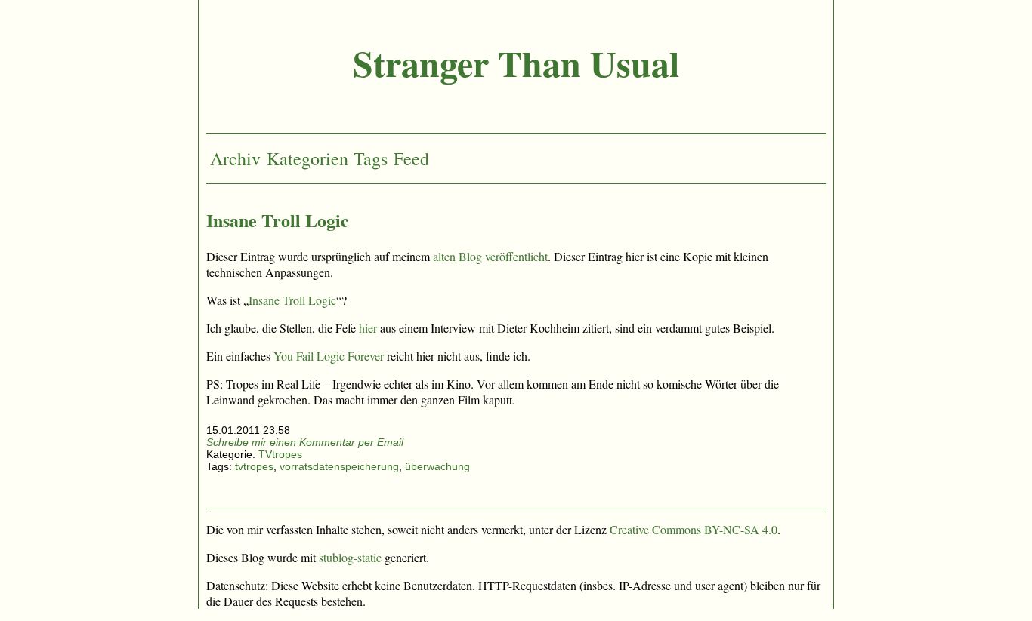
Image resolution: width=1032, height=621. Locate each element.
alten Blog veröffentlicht (490, 256)
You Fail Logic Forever (328, 356)
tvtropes (254, 466)
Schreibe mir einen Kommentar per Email (304, 442)
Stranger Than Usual (516, 62)
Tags (371, 158)
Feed (411, 158)
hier (368, 328)
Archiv (235, 158)
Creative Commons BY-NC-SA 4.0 (693, 529)
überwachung (437, 466)
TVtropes (280, 454)
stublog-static (350, 557)
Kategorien (307, 158)
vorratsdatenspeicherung (339, 466)
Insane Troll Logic (277, 220)
